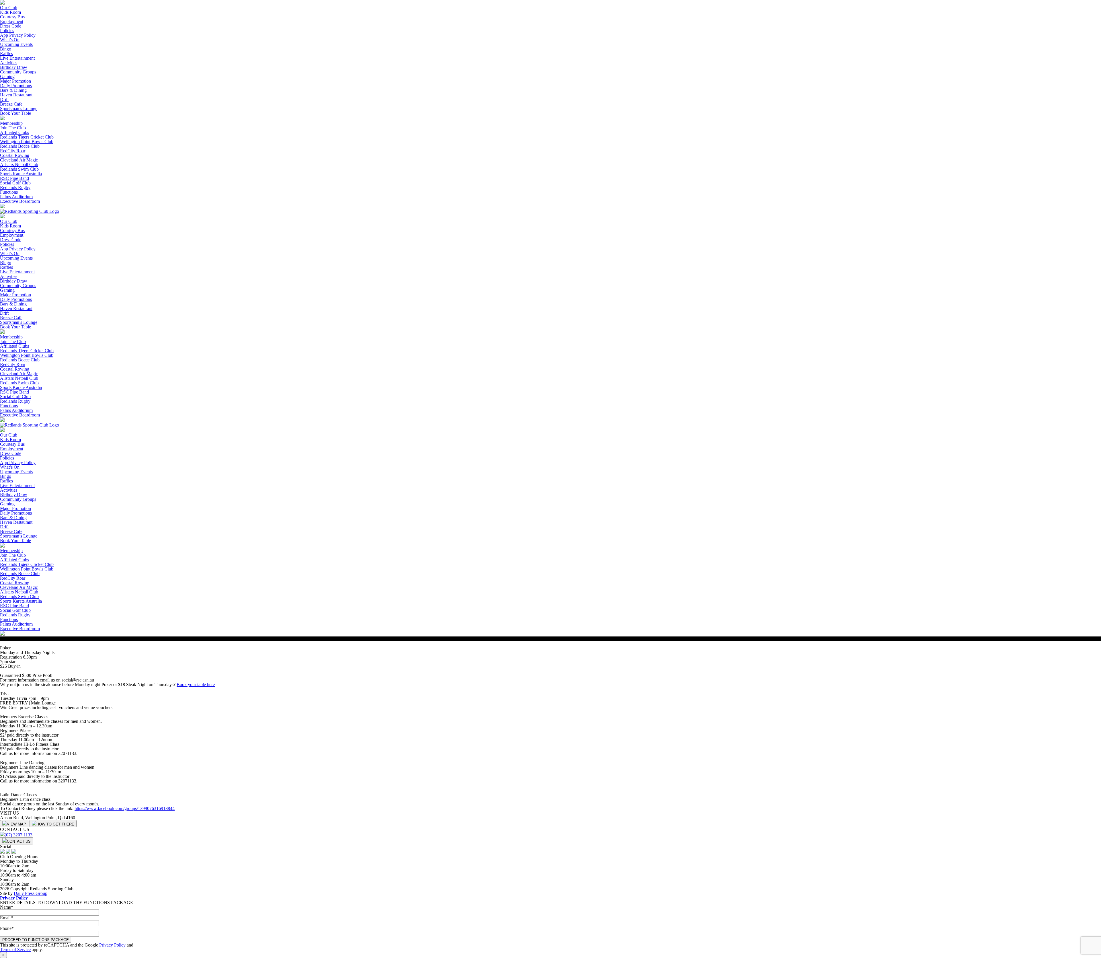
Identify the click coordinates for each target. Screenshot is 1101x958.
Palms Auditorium (16, 196)
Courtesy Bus (12, 16)
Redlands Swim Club (19, 169)
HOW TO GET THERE (55, 824)
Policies (7, 30)
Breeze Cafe (11, 104)
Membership (11, 123)
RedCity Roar (12, 150)
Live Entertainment (17, 58)
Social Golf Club (15, 182)
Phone (7, 928)
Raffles (6, 53)
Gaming (7, 76)
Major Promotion (15, 81)
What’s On (9, 39)
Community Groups (18, 71)
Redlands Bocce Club (20, 146)
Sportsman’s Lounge (18, 108)
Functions (9, 192)
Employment (11, 21)
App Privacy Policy (18, 35)
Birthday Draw (13, 67)
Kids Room (10, 12)
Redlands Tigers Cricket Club (27, 137)
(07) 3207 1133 (18, 834)
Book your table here (196, 684)
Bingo (5, 48)
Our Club (8, 7)
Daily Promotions (16, 85)
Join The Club (13, 127)
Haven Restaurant (16, 94)
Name (6, 907)
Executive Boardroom (20, 201)
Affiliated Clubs (14, 132)
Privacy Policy (14, 897)
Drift (4, 99)
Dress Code (10, 26)
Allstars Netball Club (19, 164)
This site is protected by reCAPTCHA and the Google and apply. (66, 947)
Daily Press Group (30, 893)
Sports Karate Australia (21, 173)
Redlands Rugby (15, 187)
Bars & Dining (13, 90)
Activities (8, 62)
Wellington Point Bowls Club (26, 141)
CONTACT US (19, 841)
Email (6, 917)
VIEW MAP (16, 824)
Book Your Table (15, 113)
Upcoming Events (16, 44)
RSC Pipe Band (14, 178)
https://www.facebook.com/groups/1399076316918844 (125, 808)
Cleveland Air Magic (19, 159)
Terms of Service (15, 949)
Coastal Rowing (14, 155)
